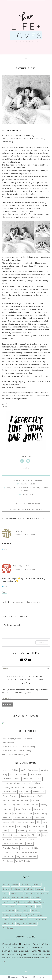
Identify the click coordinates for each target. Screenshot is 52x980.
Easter (41, 787)
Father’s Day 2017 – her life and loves (25, 602)
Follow (7, 704)
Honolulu (7, 813)
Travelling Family (10, 848)
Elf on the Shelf (10, 792)
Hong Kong (38, 809)
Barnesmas (33, 770)
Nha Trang (21, 826)
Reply (4, 554)
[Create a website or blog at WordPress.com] (26, 971)
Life (39, 822)
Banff (22, 770)
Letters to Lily (9, 822)
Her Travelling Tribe (11, 805)
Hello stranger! (8, 742)
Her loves (35, 800)
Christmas (7, 783)
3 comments (27, 494)
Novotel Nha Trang (37, 826)
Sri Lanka (7, 839)
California (7, 779)
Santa (23, 835)
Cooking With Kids (11, 787)
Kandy (44, 813)
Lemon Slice (38, 818)
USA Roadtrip (9, 856)
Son (44, 835)
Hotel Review (19, 813)
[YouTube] (29, 659)
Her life (23, 480)
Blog (5, 774)
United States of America (26, 852)
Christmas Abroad (22, 783)
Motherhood (8, 826)
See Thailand (34, 835)
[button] (18, 237)
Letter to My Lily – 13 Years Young (16, 750)
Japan (36, 813)
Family (15, 480)
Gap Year (14, 796)
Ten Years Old (20, 839)
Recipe (6, 835)
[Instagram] (25, 659)
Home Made (8, 809)
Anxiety (6, 770)
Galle (5, 796)
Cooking (36, 783)
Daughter (32, 787)
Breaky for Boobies (18, 774)
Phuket (32, 830)
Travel (30, 844)
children (38, 779)
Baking (15, 770)
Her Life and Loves (20, 800)
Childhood (27, 779)
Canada (17, 779)
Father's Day (25, 488)
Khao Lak (7, 818)
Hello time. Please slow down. (25, 509)
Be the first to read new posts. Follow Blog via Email (26, 679)
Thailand (32, 839)
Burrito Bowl (35, 774)
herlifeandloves (27, 484)
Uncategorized (35, 480)
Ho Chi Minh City (30, 805)
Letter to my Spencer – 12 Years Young (18, 746)
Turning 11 (7, 852)
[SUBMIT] (48, 668)
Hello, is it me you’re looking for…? (16, 754)
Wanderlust (8, 861)
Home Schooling (23, 809)
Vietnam (33, 856)
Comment (42, 642)
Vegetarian (22, 856)
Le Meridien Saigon (22, 818)
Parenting (22, 830)
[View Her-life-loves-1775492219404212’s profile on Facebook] (21, 659)
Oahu (5, 830)
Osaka (13, 830)
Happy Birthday (27, 796)
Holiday (43, 805)
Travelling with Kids (29, 848)
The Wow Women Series (14, 844)
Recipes (14, 835)
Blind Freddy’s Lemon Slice (27, 504)
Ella (20, 792)
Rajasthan (42, 830)
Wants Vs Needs (22, 861)
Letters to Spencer (26, 822)
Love (31, 490)
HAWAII (40, 796)
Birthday (44, 770)
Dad (8, 488)
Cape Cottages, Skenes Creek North (17, 738)
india (30, 813)
